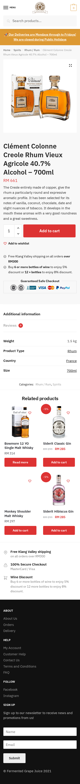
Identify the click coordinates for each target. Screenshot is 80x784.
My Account (12, 648)
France (71, 361)
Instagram (11, 696)
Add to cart (49, 230)
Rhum (72, 351)
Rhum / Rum (32, 50)
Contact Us (11, 660)
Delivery (9, 631)
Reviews (12, 325)
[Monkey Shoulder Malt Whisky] (20, 490)
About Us (10, 618)
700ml (72, 371)
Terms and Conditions (19, 666)
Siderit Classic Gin (57, 443)
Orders (8, 625)
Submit (14, 758)
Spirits (17, 50)
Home (6, 50)
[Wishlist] (29, 412)
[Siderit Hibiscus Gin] (59, 490)
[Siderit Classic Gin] (59, 422)
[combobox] (40, 21)
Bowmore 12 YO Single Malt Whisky (18, 445)
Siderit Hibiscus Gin (58, 511)
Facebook (10, 689)
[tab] (40, 314)
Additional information (21, 314)
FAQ (6, 672)
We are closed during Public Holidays (40, 39)
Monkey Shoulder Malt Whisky (17, 513)
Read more (20, 462)
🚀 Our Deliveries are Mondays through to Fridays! (40, 35)
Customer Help (14, 654)
